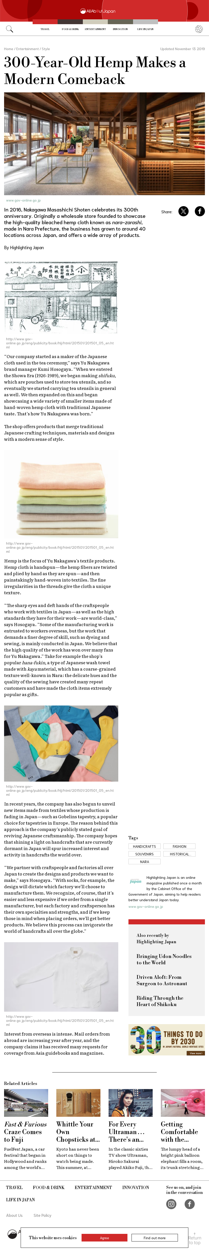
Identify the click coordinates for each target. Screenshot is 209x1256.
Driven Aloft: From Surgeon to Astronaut (162, 980)
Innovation (120, 29)
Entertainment (95, 29)
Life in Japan (145, 29)
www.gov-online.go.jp (23, 200)
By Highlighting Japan (24, 247)
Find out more (155, 1237)
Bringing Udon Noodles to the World (164, 959)
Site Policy (42, 1215)
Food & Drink (70, 29)
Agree (104, 1237)
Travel (45, 29)
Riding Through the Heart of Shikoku (160, 1001)
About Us (14, 1215)
